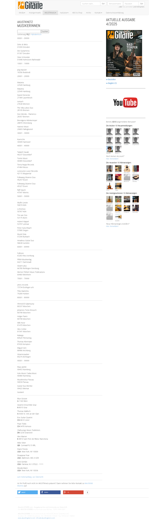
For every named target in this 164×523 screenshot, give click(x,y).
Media (21, 12)
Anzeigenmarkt (35, 12)
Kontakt (98, 12)
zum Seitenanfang (24, 477)
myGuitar (63, 12)
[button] (27, 492)
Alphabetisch (36, 34)
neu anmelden (128, 7)
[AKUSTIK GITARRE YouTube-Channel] (125, 103)
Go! (103, 3)
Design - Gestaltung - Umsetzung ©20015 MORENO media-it (39, 503)
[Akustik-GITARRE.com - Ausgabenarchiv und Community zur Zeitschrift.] (30, 9)
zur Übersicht (38, 477)
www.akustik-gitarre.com (26, 518)
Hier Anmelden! (112, 158)
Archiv (88, 12)
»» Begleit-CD (111, 83)
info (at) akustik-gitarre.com (45, 518)
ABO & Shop (77, 12)
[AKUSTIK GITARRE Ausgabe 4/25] (124, 54)
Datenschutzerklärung (115, 12)
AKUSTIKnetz (50, 12)
